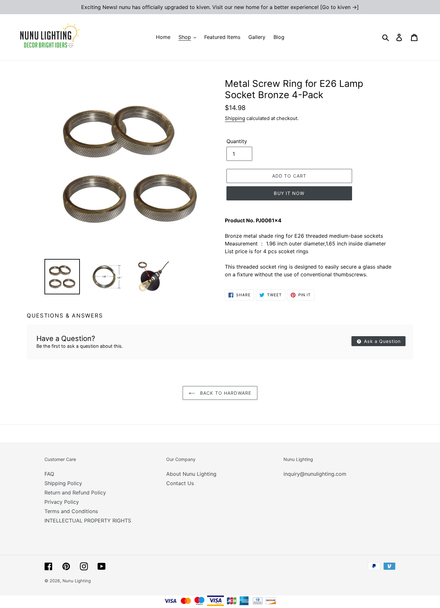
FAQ (49, 474)
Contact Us (180, 483)
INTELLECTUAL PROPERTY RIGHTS (87, 520)
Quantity (236, 141)
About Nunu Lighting (191, 474)
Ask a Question (381, 341)
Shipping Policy (63, 483)
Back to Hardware (224, 393)
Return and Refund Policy (75, 492)
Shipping (235, 118)
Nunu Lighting (76, 580)
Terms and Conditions (71, 511)
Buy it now (289, 193)
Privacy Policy (61, 502)
